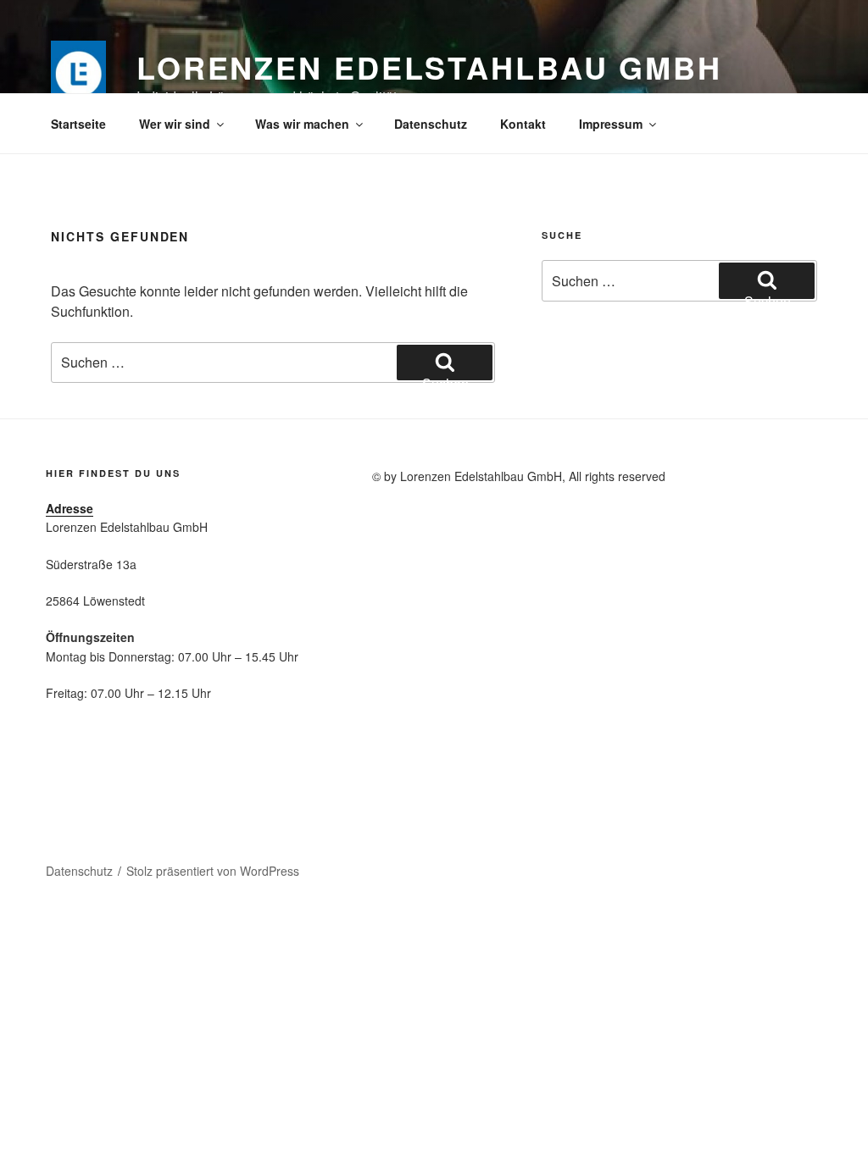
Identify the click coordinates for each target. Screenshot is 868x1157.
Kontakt (523, 123)
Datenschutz (430, 123)
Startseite (78, 123)
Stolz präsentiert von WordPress (212, 870)
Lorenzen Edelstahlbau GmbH (429, 67)
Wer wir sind (174, 123)
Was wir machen (302, 123)
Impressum (611, 123)
